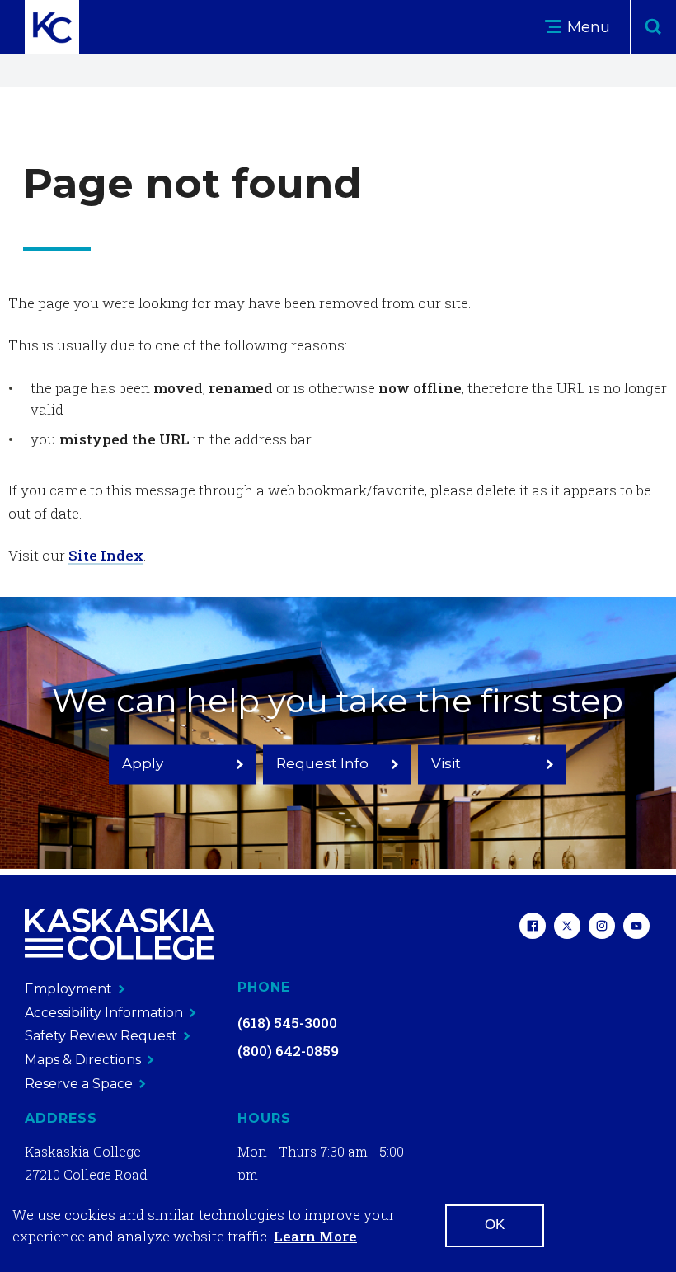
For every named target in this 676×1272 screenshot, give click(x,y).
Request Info (322, 763)
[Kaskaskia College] (119, 934)
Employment (68, 989)
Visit (446, 763)
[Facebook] (532, 928)
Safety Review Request (101, 1036)
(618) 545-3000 (287, 1022)
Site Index (105, 555)
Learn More (315, 1236)
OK (495, 1224)
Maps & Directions (83, 1060)
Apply (142, 763)
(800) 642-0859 (288, 1050)
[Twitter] (567, 928)
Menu (586, 27)
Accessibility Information (104, 1013)
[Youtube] (636, 928)
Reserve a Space (79, 1083)
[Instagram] (602, 928)
